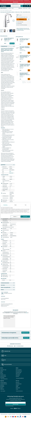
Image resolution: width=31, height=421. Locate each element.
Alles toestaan (25, 216)
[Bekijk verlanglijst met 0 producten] (27, 6)
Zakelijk (29, 8)
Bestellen (1, 371)
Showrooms (20, 8)
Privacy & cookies (18, 414)
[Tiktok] (19, 408)
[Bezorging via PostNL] (6, 417)
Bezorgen (1, 373)
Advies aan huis (18, 373)
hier (26, 312)
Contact (17, 389)
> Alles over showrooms (19, 391)
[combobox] (16, 6)
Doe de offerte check (19, 371)
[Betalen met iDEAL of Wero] (8, 416)
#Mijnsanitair (2, 389)
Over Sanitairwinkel (18, 383)
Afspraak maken (25, 8)
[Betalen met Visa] (11, 416)
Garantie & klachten (3, 376)
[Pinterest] (17, 408)
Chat (5, 359)
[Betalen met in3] (25, 416)
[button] (28, 19)
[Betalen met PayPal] (20, 417)
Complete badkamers (3, 382)
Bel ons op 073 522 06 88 (8, 364)
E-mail (5, 355)
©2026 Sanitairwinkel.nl (4, 414)
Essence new (11, 172)
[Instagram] (18, 408)
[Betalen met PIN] (18, 416)
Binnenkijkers (2, 386)
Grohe (10, 171)
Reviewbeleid (2, 377)
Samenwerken (18, 387)
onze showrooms (20, 29)
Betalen (1, 372)
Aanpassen (14, 216)
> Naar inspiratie (2, 391)
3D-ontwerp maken (18, 372)
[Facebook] (14, 408)
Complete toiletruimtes (3, 383)
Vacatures (17, 385)
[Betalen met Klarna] (23, 416)
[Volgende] (14, 21)
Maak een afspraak (18, 369)
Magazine (1, 387)
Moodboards (2, 385)
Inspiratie (9, 8)
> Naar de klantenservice (4, 378)
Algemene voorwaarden (11, 414)
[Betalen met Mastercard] (15, 416)
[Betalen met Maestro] (13, 416)
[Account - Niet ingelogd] (25, 6)
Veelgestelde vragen (7, 351)
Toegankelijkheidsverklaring (26, 414)
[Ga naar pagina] (30, 82)
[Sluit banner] (30, 1)
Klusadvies (17, 376)
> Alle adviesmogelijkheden (20, 378)
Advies (13, 8)
